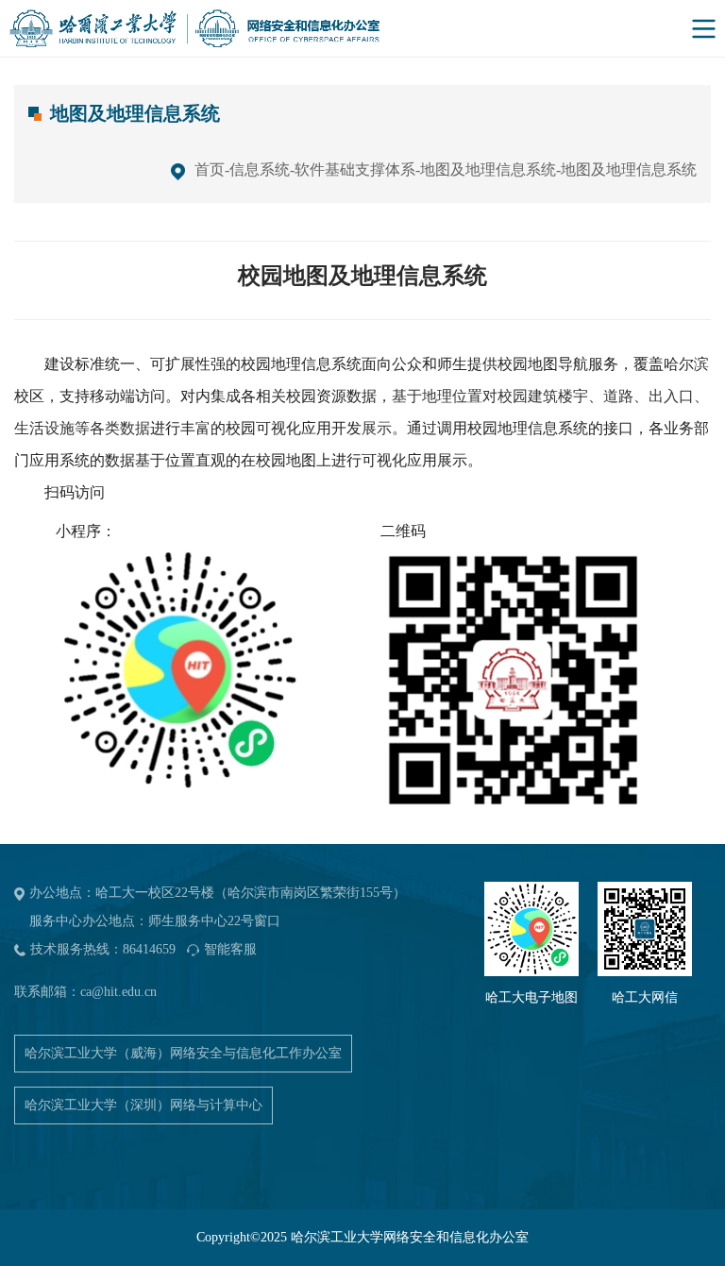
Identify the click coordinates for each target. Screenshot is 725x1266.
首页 (209, 169)
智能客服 (230, 949)
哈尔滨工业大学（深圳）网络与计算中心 (143, 1105)
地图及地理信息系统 (488, 169)
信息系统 (259, 169)
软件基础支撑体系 (355, 169)
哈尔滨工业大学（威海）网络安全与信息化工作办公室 (183, 1053)
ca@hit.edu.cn (118, 992)
